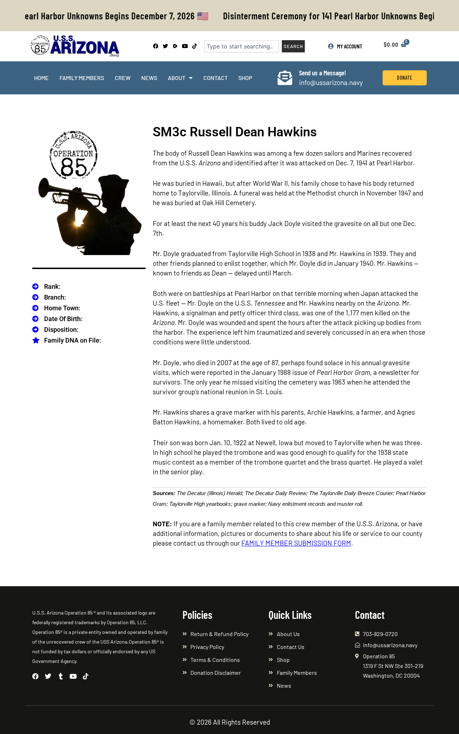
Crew (123, 77)
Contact (215, 77)
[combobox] (241, 46)
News (149, 77)
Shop (245, 77)
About (176, 77)
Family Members (82, 77)
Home (41, 77)
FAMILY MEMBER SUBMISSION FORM (296, 543)
